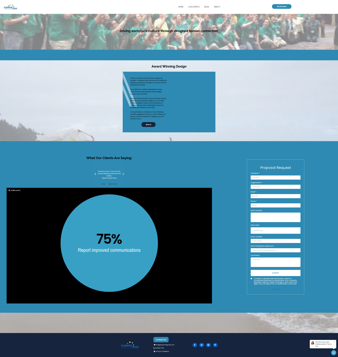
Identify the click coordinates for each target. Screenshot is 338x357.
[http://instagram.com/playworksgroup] (201, 345)
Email (253, 192)
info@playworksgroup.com (165, 345)
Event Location (256, 237)
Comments (255, 255)
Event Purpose (256, 210)
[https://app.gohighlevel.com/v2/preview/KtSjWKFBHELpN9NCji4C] (134, 345)
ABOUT (217, 7)
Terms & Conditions (162, 351)
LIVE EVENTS (193, 7)
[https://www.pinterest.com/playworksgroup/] (215, 345)
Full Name (255, 173)
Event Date (255, 225)
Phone (254, 201)
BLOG (206, 7)
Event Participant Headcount (262, 246)
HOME (180, 7)
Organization (256, 182)
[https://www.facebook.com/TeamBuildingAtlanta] (195, 345)
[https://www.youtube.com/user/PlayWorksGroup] (208, 345)
